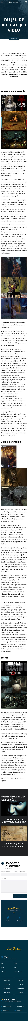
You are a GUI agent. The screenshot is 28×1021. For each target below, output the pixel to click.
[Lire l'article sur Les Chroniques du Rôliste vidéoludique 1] (14, 833)
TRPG (15, 968)
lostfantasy (6, 1010)
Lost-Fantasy (20, 1006)
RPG (2, 964)
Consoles (7, 984)
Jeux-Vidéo (7, 980)
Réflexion (3, 972)
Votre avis (3, 878)
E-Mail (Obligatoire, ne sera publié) (20, 871)
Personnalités (7, 988)
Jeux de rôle (14, 38)
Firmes (21, 984)
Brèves (21, 992)
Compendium (20, 988)
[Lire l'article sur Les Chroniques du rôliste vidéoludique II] (14, 808)
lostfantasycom (7, 1006)
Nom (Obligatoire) (5, 871)
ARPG (15, 964)
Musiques (20, 980)
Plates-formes (18, 972)
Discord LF (19, 1010)
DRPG (2, 968)
